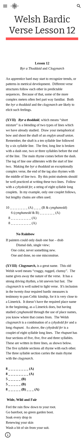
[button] (5, 6)
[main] (42, 27)
